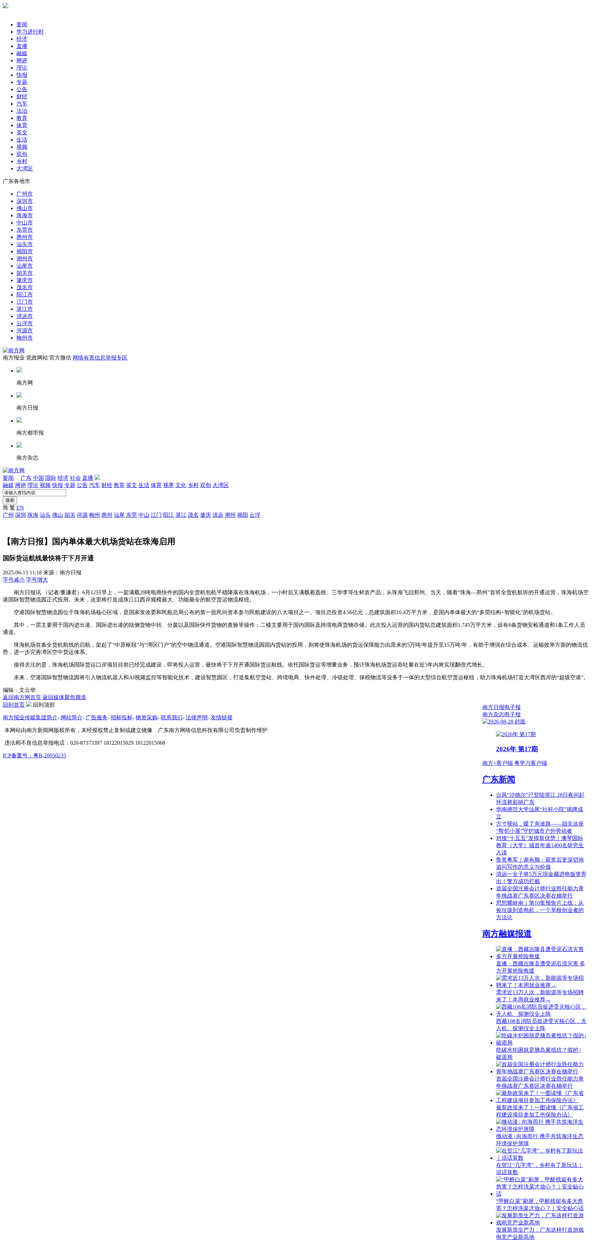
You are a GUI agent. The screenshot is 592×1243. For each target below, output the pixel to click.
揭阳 (242, 515)
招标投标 (122, 717)
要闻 (21, 24)
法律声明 (197, 717)
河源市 (24, 330)
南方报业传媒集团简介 (30, 717)
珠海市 (24, 215)
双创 (21, 154)
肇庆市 (24, 280)
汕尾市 (24, 266)
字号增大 (37, 580)
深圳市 (24, 201)
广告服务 (97, 717)
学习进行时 (30, 32)
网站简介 (72, 717)
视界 (168, 485)
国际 (50, 478)
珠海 (32, 515)
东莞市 (24, 230)
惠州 (106, 515)
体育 (21, 125)
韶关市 (24, 273)
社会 (75, 478)
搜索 (9, 500)
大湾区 (24, 168)
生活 (21, 140)
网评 (21, 60)
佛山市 (24, 208)
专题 (21, 82)
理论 (21, 68)
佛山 (57, 515)
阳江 (168, 515)
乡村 (21, 161)
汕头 (45, 515)
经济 (21, 39)
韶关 (69, 515)
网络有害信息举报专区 (100, 358)
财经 (21, 96)
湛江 (180, 515)
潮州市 (24, 258)
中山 (143, 515)
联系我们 (172, 717)
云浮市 (24, 323)
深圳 (20, 515)
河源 (82, 515)
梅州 (94, 515)
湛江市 (24, 309)
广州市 (24, 194)
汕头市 (24, 244)
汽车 (21, 104)
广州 (8, 515)
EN (20, 508)
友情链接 (222, 717)
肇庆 (205, 515)
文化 (180, 485)
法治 (21, 111)
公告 (21, 89)
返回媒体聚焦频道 (64, 697)
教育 (21, 118)
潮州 (230, 515)
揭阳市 (24, 251)
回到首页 (14, 705)
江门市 (24, 302)
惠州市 (24, 237)
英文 (21, 132)
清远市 (24, 316)
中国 (38, 478)
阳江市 (24, 294)
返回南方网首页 (22, 697)
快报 (21, 75)
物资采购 (147, 717)
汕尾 (119, 515)
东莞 (131, 515)
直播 (21, 46)
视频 (21, 147)
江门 (156, 515)
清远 (217, 515)
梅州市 (24, 338)
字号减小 (14, 580)
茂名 (193, 515)
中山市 (24, 223)
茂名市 (24, 287)
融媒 (21, 53)
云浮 (254, 515)
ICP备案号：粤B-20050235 (34, 755)
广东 (26, 478)
